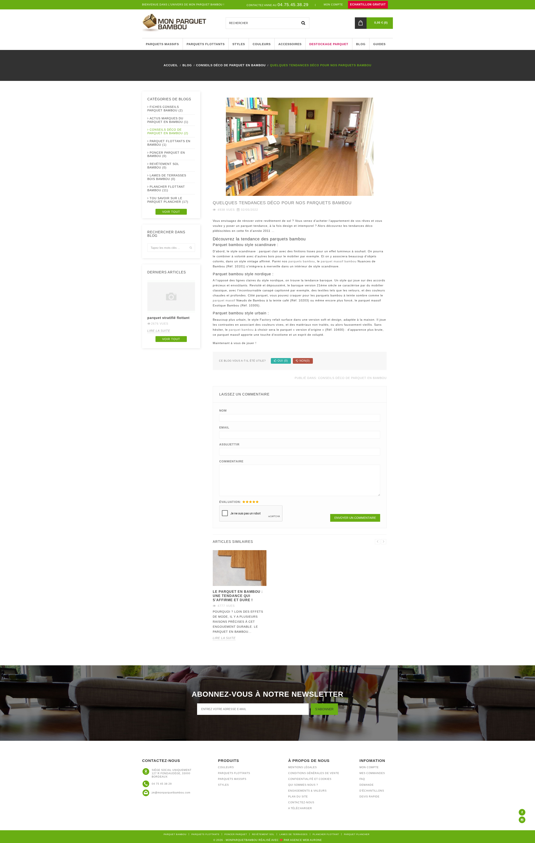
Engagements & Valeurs (307, 790)
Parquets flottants (234, 773)
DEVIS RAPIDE (369, 796)
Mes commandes (372, 773)
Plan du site (298, 796)
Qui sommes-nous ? (303, 784)
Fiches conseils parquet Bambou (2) (165, 108)
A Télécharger (300, 808)
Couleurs (226, 767)
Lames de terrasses (293, 834)
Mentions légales (302, 767)
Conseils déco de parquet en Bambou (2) (167, 131)
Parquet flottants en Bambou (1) (168, 142)
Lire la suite (158, 330)
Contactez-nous (301, 802)
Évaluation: (230, 502)
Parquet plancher (356, 834)
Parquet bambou (175, 834)
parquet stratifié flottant (168, 318)
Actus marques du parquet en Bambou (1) (167, 120)
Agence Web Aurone (306, 840)
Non (304, 360)
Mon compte (369, 767)
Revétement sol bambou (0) (163, 165)
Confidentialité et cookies (309, 779)
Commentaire (231, 461)
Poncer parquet (235, 834)
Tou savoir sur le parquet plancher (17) (167, 199)
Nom (223, 410)
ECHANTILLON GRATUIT (368, 4)
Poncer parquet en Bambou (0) (166, 154)
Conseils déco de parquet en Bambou (352, 378)
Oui (282, 360)
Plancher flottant (326, 834)
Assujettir (229, 444)
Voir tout (171, 211)
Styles (223, 784)
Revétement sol (263, 834)
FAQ (362, 779)
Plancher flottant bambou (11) (166, 188)
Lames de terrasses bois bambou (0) (166, 177)
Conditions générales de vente (313, 773)
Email (224, 427)
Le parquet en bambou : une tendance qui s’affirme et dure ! (238, 596)
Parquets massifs (232, 779)
